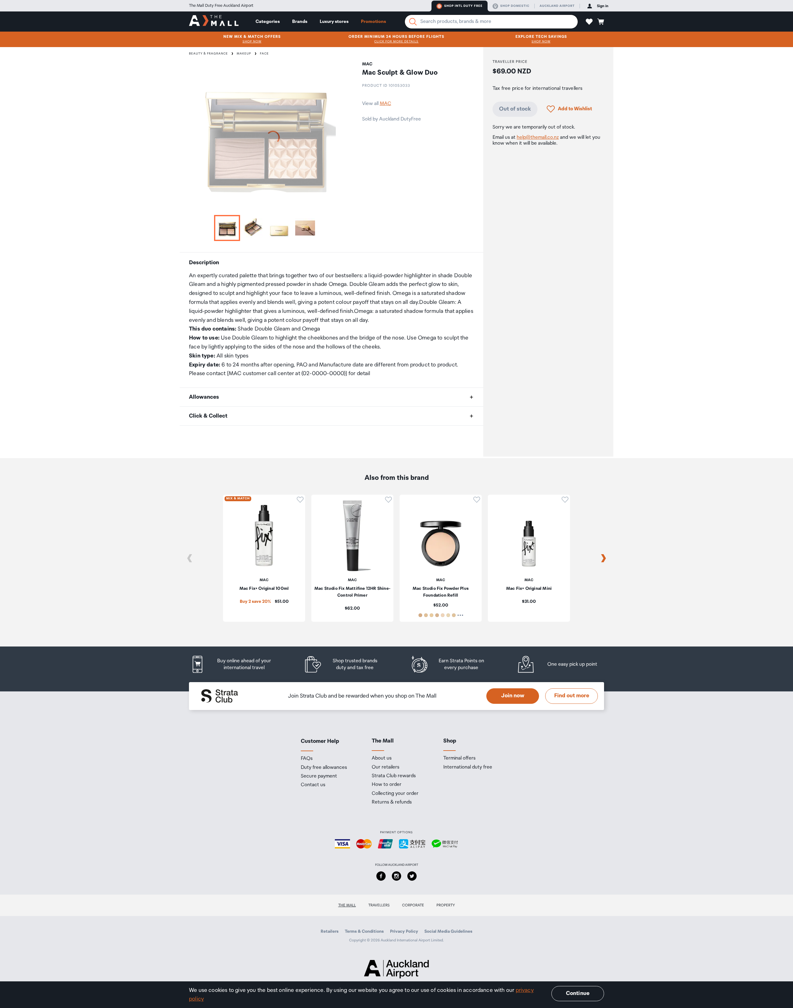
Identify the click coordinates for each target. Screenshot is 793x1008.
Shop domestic (514, 6)
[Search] (413, 22)
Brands (299, 21)
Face (264, 53)
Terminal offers (459, 758)
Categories (268, 21)
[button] (589, 21)
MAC (385, 104)
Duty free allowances (324, 767)
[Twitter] (412, 876)
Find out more (571, 696)
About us (382, 758)
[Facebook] (381, 876)
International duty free (467, 767)
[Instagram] (396, 876)
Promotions (373, 21)
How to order (386, 784)
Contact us (313, 785)
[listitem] (237, 664)
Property (445, 905)
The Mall (347, 905)
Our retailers (385, 767)
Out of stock (515, 109)
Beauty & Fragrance (208, 53)
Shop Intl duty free (463, 6)
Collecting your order (395, 793)
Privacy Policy (404, 931)
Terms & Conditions (364, 931)
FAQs (307, 758)
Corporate (413, 905)
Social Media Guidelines (448, 931)
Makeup (244, 53)
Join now (512, 696)
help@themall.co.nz (538, 137)
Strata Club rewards (394, 776)
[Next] (603, 558)
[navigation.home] (214, 21)
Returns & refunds (392, 802)
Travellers (379, 905)
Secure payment (319, 776)
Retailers (330, 931)
